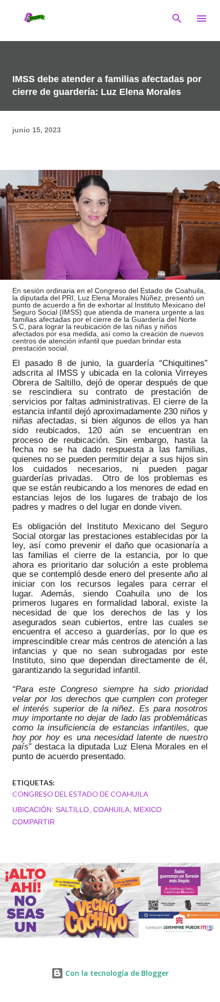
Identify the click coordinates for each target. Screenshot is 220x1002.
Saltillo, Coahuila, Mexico (109, 809)
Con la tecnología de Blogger (116, 973)
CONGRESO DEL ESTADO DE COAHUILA (80, 793)
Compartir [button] (33, 822)
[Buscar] (177, 18)
